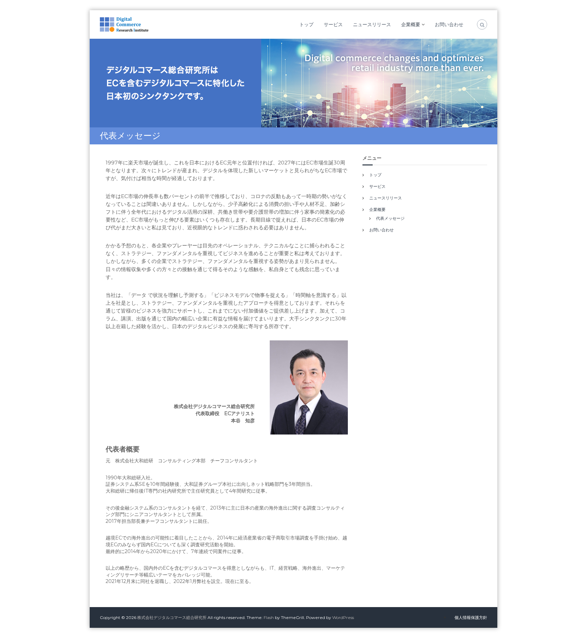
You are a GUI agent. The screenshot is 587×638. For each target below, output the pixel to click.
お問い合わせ (449, 24)
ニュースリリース (372, 24)
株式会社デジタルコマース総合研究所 (172, 617)
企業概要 (410, 24)
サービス (333, 24)
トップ (306, 24)
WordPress (343, 617)
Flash (269, 617)
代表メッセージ (390, 218)
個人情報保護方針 (471, 617)
